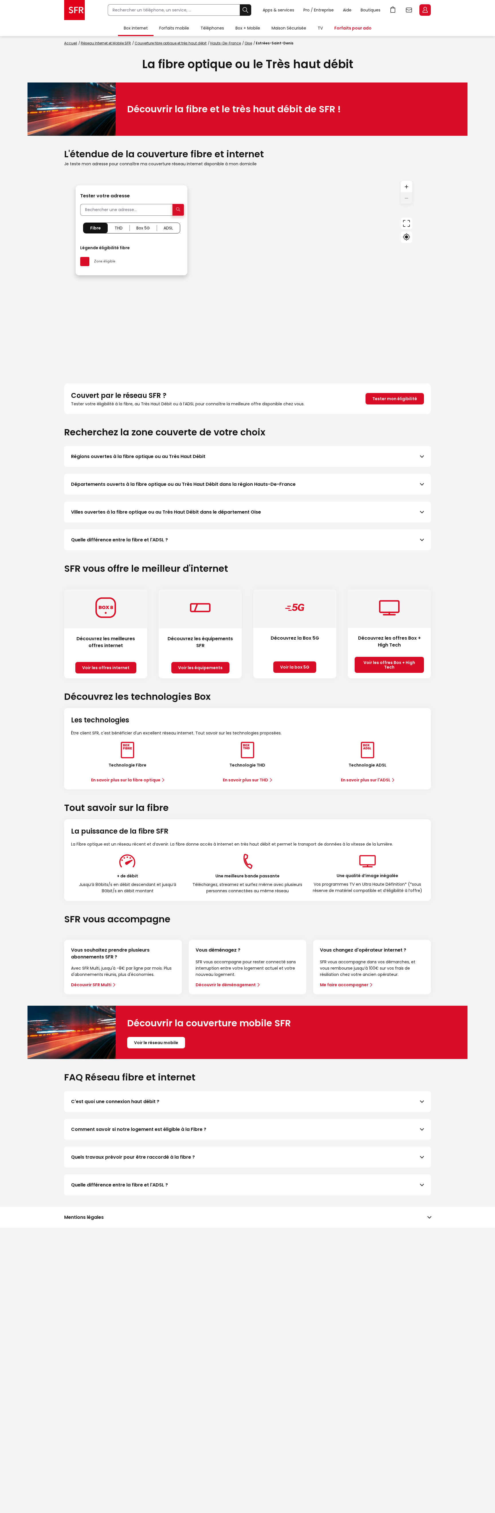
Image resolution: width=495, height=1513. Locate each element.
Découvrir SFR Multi (91, 984)
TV (320, 28)
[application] (247, 275)
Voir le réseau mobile (156, 1043)
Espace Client (425, 10)
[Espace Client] (424, 10)
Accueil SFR (74, 10)
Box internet (136, 28)
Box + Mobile (247, 28)
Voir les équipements (200, 668)
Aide (347, 10)
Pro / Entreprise (318, 10)
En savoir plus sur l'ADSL (365, 780)
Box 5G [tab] (143, 228)
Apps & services (278, 10)
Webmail (409, 10)
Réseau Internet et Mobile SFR (106, 43)
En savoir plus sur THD (245, 780)
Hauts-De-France (225, 43)
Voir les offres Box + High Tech (389, 665)
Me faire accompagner (344, 984)
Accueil (70, 43)
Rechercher (245, 10)
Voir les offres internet (105, 668)
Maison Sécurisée (289, 28)
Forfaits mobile (174, 28)
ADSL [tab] (168, 228)
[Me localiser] (406, 237)
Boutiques (370, 10)
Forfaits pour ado (353, 28)
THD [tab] (119, 228)
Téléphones (212, 28)
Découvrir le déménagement (226, 984)
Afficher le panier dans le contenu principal (393, 10)
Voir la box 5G (294, 667)
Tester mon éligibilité (394, 399)
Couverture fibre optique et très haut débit (171, 43)
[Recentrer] (406, 223)
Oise (248, 43)
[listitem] (247, 456)
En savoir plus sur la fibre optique (125, 780)
